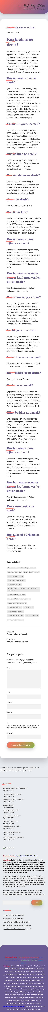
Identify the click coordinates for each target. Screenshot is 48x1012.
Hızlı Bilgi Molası (34, 6)
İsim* (8, 693)
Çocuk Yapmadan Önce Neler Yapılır (14, 929)
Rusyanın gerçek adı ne (15, 620)
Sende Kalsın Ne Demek (17, 634)
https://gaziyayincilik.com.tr (28, 768)
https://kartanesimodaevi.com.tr (12, 771)
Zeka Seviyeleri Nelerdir (10, 915)
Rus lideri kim (28, 607)
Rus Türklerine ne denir (15, 611)
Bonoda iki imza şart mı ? (10, 821)
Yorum (9, 668)
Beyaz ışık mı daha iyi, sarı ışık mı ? (13, 799)
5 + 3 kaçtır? (11, 733)
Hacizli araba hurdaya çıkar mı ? (13, 794)
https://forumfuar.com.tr (9, 768)
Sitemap (28, 771)
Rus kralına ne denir (14, 607)
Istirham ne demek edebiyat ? (12, 816)
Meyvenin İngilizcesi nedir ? (11, 827)
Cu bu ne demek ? (8, 805)
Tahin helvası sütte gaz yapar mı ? (13, 837)
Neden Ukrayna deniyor (15, 576)
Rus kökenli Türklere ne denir (17, 603)
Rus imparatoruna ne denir (16, 595)
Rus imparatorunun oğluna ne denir (19, 599)
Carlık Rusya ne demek (28, 568)
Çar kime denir (12, 568)
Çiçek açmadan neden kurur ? (12, 832)
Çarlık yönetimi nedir (14, 572)
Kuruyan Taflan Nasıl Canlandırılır (13, 922)
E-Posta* (9, 703)
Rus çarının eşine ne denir (16, 580)
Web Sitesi (10, 713)
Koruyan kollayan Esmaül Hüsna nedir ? (15, 789)
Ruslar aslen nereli (32, 615)
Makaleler (16, 562)
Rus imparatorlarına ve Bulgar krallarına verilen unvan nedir (22, 589)
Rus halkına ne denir (14, 584)
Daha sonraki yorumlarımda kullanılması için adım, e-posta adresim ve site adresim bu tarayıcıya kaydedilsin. (24, 726)
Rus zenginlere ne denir (15, 615)
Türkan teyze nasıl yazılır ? (11, 810)
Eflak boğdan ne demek (31, 572)
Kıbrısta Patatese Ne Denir (18, 642)
